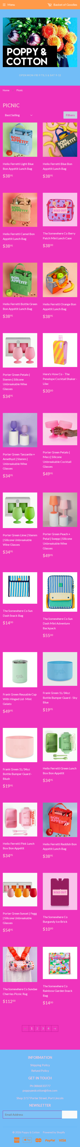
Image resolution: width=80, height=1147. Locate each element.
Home (6, 90)
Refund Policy (40, 1070)
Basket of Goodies (65, 4)
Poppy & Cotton (31, 1132)
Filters (70, 115)
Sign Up (69, 1114)
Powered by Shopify (54, 1132)
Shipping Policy (40, 1065)
